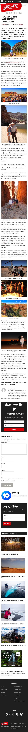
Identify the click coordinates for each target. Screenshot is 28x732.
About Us (3, 692)
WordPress (12, 728)
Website (3, 470)
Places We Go (14, 8)
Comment (21, 24)
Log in (16, 728)
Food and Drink (17, 695)
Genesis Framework (21, 726)
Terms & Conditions (18, 725)
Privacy (11, 725)
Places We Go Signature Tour (12, 62)
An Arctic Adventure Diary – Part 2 (12, 600)
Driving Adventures (18, 686)
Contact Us (3, 695)
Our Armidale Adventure (9, 554)
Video (2, 686)
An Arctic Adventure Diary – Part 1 (12, 624)
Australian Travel (17, 692)
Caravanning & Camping (19, 700)
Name (3, 457)
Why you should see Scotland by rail (13, 646)
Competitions (4, 689)
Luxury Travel (17, 698)
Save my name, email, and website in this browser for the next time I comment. (13, 479)
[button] (2, 1)
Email (3, 463)
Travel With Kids (17, 689)
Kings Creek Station (7, 242)
